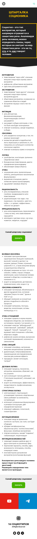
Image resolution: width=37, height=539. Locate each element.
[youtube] (9, 501)
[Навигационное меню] (34, 3)
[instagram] (14, 534)
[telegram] (22, 534)
